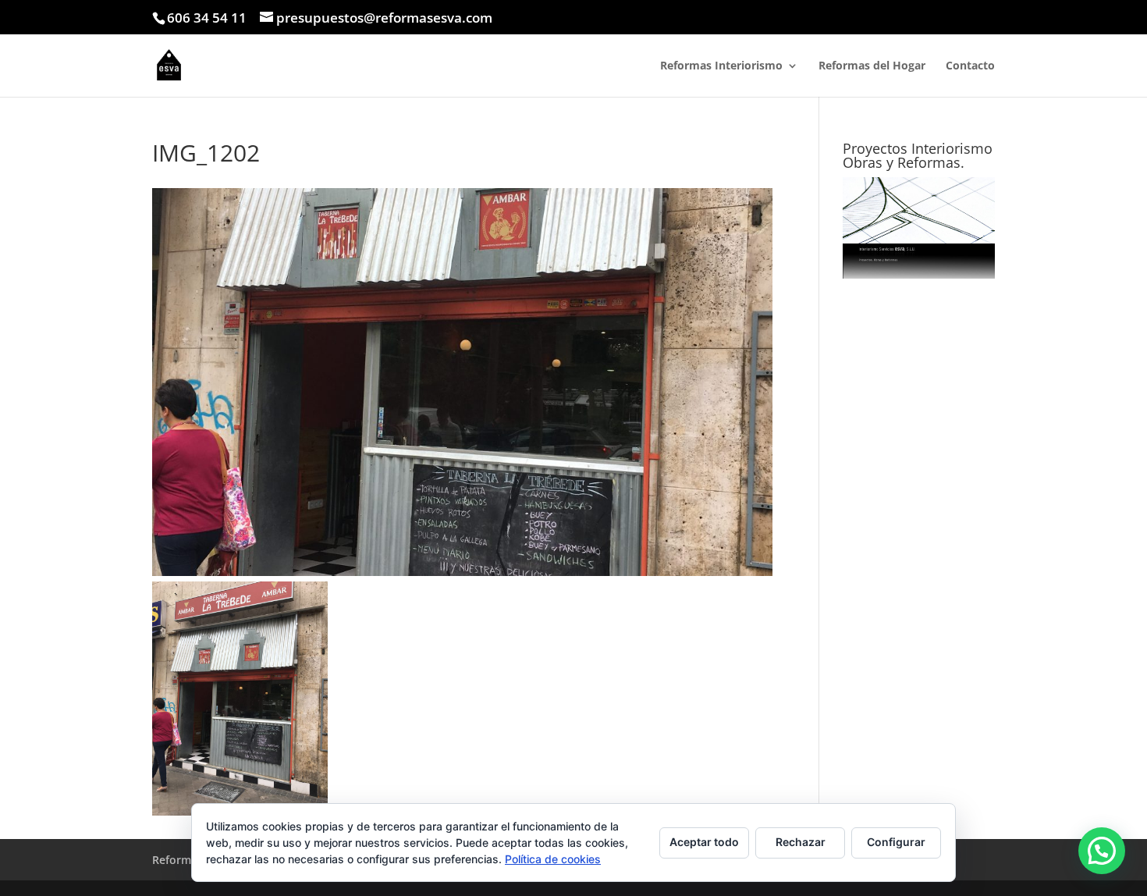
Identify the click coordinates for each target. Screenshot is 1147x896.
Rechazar (801, 841)
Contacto (970, 66)
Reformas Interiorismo (721, 66)
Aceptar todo (704, 841)
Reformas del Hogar (872, 66)
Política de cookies (553, 859)
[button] (1101, 850)
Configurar (896, 841)
